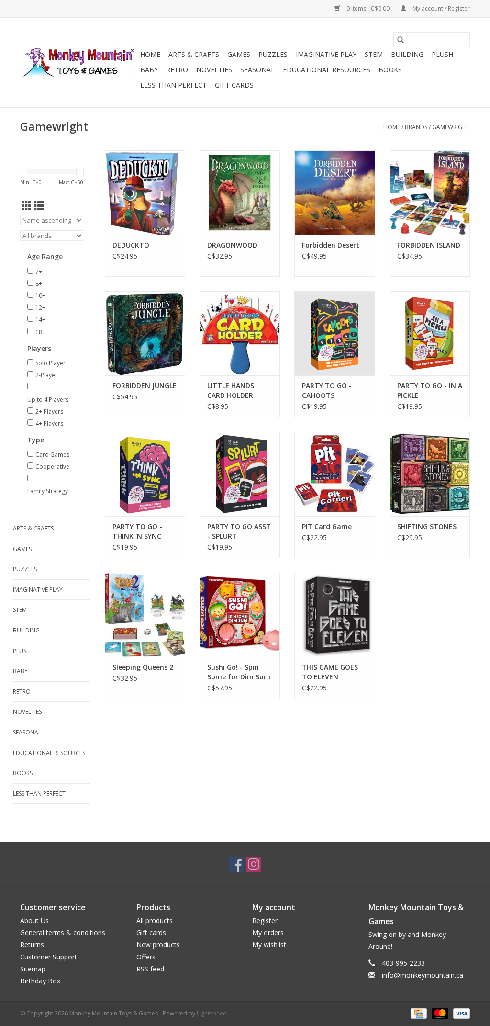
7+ (38, 272)
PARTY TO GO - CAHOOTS (327, 390)
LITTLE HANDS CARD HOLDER (230, 390)
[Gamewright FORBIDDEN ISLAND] (430, 192)
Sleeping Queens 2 (142, 667)
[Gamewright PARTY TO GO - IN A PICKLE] (430, 333)
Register (265, 920)
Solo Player (50, 363)
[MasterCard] (439, 1013)
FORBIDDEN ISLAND (428, 244)
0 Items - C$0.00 (368, 8)
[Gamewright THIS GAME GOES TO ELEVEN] (334, 615)
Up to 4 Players (47, 399)
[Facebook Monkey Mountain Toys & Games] (236, 864)
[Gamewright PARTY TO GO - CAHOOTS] (334, 333)
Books (390, 69)
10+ (40, 296)
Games (238, 54)
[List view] (39, 206)
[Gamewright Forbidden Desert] (334, 192)
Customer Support (48, 956)
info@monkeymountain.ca (422, 975)
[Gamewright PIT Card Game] (334, 474)
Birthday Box (40, 980)
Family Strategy (47, 491)
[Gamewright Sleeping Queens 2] (145, 615)
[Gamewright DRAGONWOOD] (240, 192)
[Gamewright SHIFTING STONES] (430, 474)
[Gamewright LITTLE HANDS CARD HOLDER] (240, 333)
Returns (32, 944)
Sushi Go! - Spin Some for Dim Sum (238, 672)
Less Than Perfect (173, 85)
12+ (40, 308)
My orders (268, 932)
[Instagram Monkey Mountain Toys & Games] (253, 864)
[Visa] (460, 1013)
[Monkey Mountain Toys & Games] (78, 62)
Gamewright (451, 127)
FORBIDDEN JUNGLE (144, 385)
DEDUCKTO (130, 244)
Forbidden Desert (330, 244)
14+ (40, 320)
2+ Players (49, 411)
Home (150, 54)
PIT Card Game (327, 526)
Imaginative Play (326, 54)
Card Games (52, 455)
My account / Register (440, 8)
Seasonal (257, 69)
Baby (149, 69)
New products (158, 944)
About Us (34, 920)
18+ (40, 332)
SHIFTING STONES (427, 526)
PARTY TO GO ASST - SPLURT (239, 531)
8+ (38, 284)
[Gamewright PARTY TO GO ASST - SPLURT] (240, 474)
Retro (177, 69)
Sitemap (32, 968)
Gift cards (234, 85)
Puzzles (273, 54)
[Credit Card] (417, 1013)
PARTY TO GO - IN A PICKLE (429, 390)
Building (407, 54)
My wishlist (269, 944)
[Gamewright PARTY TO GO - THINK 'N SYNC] (145, 474)
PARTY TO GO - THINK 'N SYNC (137, 531)
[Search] (400, 39)
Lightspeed (212, 1013)
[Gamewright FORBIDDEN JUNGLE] (145, 333)
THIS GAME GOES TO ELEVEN (330, 672)
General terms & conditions (62, 932)
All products (154, 920)
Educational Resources (326, 69)
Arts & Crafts (193, 54)
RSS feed (150, 968)
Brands (416, 127)
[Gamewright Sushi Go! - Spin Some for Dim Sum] (240, 615)
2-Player (46, 375)
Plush (442, 54)
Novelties (214, 69)
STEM (374, 54)
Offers (146, 956)
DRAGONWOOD (232, 244)
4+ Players (49, 423)
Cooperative (52, 466)
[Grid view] (27, 206)
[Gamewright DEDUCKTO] (145, 192)
